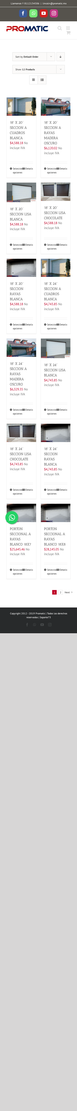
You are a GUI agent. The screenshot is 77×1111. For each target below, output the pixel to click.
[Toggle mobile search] (60, 28)
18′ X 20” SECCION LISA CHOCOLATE (54, 213)
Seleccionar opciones (17, 170)
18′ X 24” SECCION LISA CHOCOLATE (20, 454)
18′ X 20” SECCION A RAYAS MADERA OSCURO (52, 132)
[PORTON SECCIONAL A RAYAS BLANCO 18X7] (21, 513)
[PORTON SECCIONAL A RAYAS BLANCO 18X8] (55, 513)
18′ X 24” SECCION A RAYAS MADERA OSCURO (18, 374)
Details (29, 168)
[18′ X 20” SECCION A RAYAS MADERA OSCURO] (55, 106)
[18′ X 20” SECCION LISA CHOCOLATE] (55, 192)
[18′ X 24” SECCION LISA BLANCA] (55, 348)
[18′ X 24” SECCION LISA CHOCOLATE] (21, 433)
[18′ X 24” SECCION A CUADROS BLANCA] (55, 268)
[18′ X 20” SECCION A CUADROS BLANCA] (21, 106)
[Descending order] (60, 56)
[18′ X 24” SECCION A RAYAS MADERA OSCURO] (21, 348)
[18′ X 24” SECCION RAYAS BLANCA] (55, 433)
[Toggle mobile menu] (68, 28)
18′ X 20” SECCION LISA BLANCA (20, 214)
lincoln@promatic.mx (55, 3)
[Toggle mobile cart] (68, 32)
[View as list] (42, 80)
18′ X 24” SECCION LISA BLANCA (54, 370)
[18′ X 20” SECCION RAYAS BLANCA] (21, 268)
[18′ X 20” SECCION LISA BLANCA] (21, 192)
